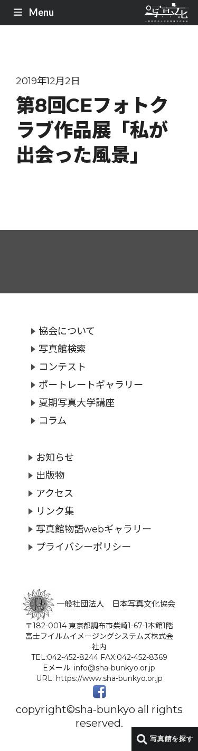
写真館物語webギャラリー (94, 529)
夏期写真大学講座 (77, 403)
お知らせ (55, 457)
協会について (67, 331)
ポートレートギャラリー (91, 385)
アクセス (54, 493)
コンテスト (62, 367)
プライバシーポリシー (83, 547)
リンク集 (55, 511)
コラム (53, 420)
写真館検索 (62, 349)
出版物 (50, 475)
